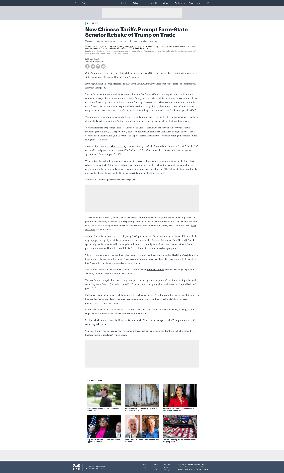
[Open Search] (208, 3)
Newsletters (145, 470)
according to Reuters (95, 324)
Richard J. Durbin (186, 240)
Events (144, 467)
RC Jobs (166, 467)
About (144, 464)
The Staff (155, 470)
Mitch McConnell (155, 270)
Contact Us (156, 464)
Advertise (167, 464)
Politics (92, 23)
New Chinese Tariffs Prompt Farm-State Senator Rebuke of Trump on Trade (136, 32)
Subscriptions (168, 470)
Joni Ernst (112, 84)
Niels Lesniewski (93, 59)
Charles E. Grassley (116, 146)
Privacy (155, 467)
